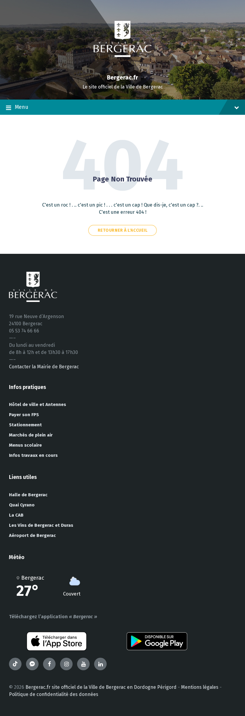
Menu (21, 107)
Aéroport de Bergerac (32, 535)
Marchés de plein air (31, 435)
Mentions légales (199, 687)
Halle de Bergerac (28, 494)
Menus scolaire (25, 445)
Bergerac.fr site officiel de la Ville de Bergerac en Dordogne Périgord (101, 687)
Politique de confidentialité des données (53, 694)
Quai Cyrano (22, 505)
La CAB (16, 515)
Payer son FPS (24, 414)
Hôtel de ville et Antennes (37, 404)
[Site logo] (122, 67)
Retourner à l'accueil (123, 230)
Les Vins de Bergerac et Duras (41, 525)
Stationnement (25, 425)
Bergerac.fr (122, 77)
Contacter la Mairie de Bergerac (44, 367)
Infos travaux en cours (33, 455)
